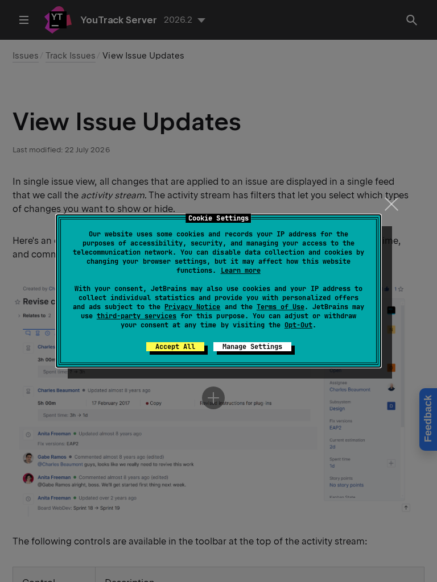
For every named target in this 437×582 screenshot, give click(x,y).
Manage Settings (252, 346)
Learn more (241, 270)
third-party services (136, 316)
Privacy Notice (192, 306)
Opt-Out (298, 325)
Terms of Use (280, 306)
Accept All (175, 346)
